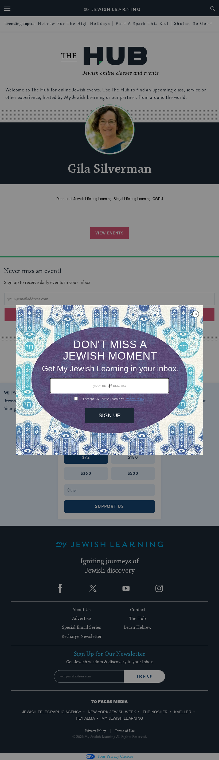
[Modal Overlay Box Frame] (109, 380)
